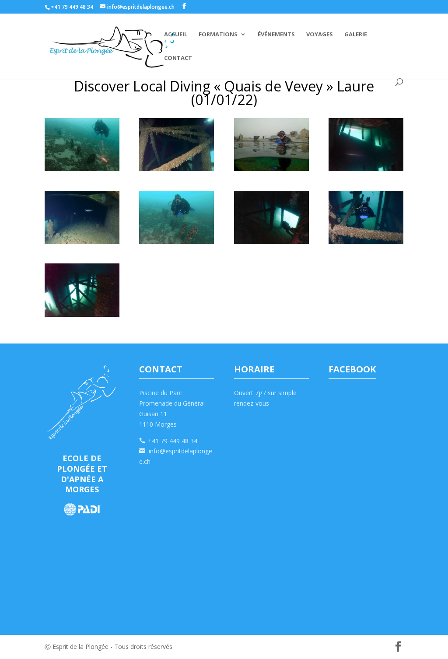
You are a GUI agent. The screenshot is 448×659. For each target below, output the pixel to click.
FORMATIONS (218, 34)
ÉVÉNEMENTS (276, 34)
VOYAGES (319, 34)
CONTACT (178, 58)
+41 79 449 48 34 (172, 441)
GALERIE (355, 34)
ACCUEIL (175, 34)
